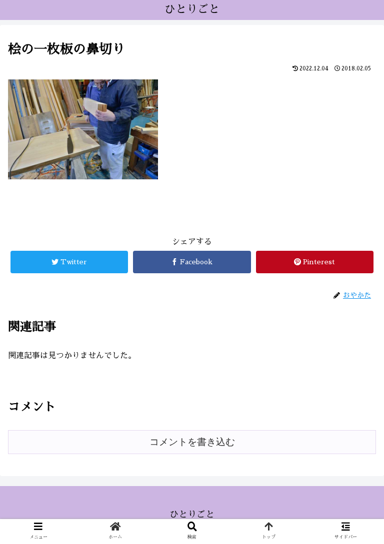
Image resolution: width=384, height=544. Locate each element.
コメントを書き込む (192, 442)
